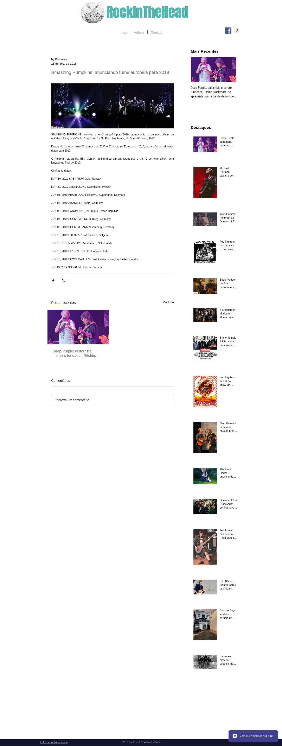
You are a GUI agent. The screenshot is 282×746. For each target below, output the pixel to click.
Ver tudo (168, 302)
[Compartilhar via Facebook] (53, 280)
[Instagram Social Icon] (236, 30)
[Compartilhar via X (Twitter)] (63, 280)
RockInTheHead (147, 12)
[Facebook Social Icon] (228, 30)
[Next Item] (229, 69)
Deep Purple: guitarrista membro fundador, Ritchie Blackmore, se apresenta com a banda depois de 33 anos (77, 353)
